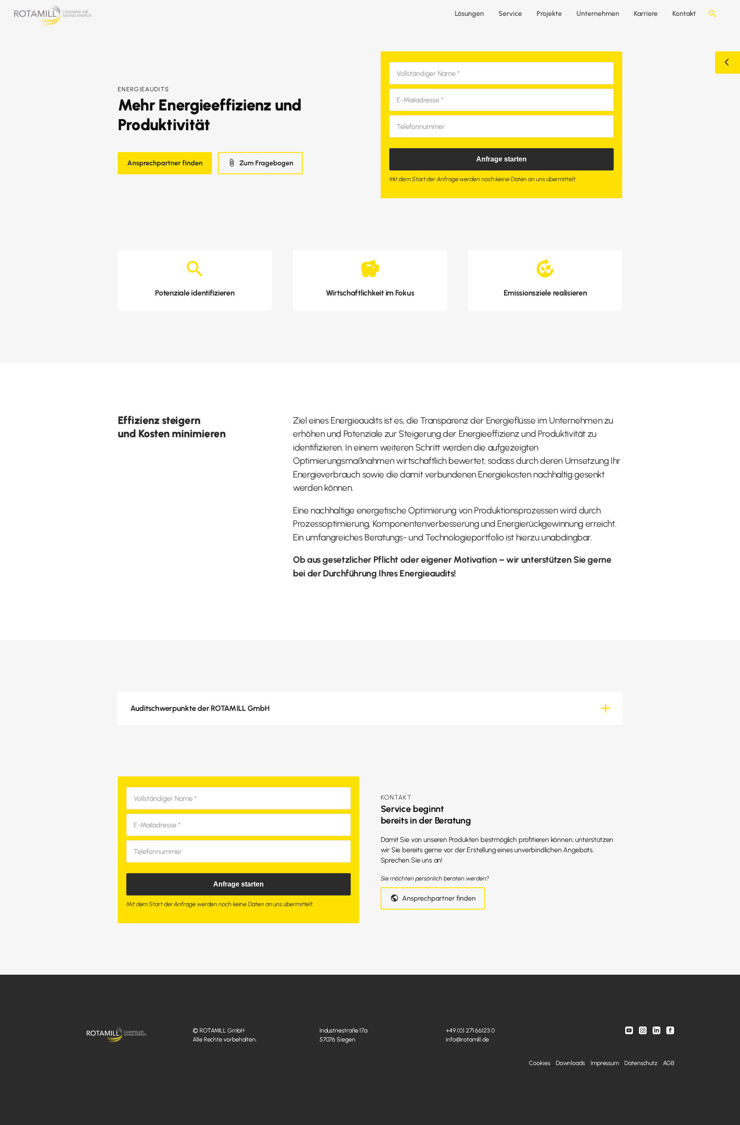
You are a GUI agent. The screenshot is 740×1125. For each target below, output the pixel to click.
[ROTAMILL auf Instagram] (643, 1031)
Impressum (605, 1063)
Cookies (539, 1063)
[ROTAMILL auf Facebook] (670, 1031)
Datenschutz (640, 1063)
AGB (668, 1063)
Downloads (570, 1063)
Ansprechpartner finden (165, 163)
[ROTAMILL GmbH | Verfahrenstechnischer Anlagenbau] (53, 15)
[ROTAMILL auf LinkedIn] (657, 1031)
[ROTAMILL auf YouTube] (630, 1031)
